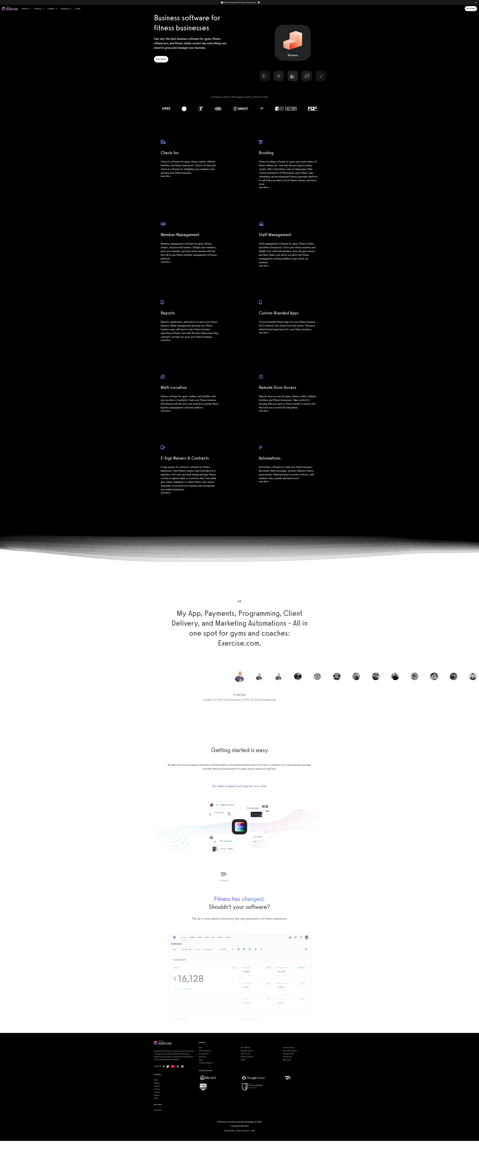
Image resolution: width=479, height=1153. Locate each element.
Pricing (77, 9)
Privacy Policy (229, 1131)
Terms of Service (242, 1131)
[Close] (475, 2)
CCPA (252, 1131)
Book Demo (470, 8)
